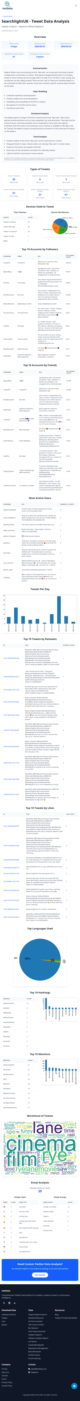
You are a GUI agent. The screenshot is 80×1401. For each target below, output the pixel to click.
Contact (5, 1375)
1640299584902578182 (11, 677)
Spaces (4, 1325)
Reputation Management (38, 1348)
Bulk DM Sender (34, 1351)
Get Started (40, 1275)
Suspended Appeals (36, 1345)
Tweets (4, 1318)
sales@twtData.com (38, 1369)
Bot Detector (33, 1328)
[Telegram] (74, 1386)
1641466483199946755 (11, 868)
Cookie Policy (7, 1386)
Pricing (4, 1369)
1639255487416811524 (11, 763)
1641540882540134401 (11, 909)
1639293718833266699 (11, 730)
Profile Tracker (34, 1355)
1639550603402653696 (11, 860)
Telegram (34, 1372)
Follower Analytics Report (38, 1338)
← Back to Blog (7, 16)
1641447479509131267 (11, 873)
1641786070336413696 (11, 715)
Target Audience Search (37, 1314)
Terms (4, 1379)
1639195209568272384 (11, 846)
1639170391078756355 (11, 702)
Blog (57, 1314)
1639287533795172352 (11, 794)
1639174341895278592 (11, 917)
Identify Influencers (36, 1318)
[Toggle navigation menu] (76, 5)
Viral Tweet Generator (37, 1331)
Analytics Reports (35, 1335)
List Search (32, 1341)
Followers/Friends (9, 1314)
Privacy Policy (7, 1382)
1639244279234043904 (11, 747)
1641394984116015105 (11, 690)
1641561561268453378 (11, 890)
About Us (5, 1372)
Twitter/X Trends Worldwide (66, 1318)
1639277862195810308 (11, 779)
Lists (3, 1321)
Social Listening (34, 1358)
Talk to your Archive (36, 1325)
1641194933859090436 (11, 658)
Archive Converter (35, 1321)
